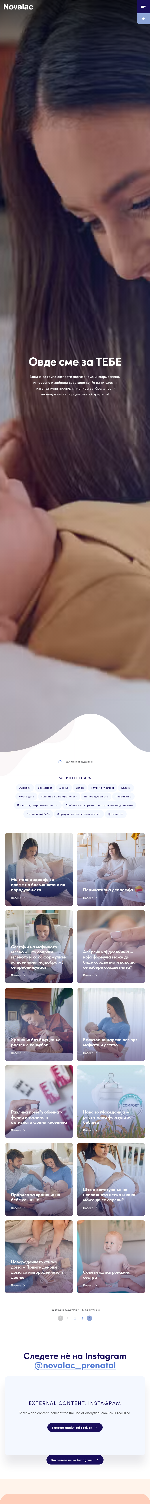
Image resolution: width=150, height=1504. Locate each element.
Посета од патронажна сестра (37, 805)
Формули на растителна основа (79, 814)
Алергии (25, 787)
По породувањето (96, 796)
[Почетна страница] (18, 6)
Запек (80, 787)
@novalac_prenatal (75, 1364)
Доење (64, 787)
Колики (126, 787)
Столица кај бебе (38, 814)
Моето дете (26, 796)
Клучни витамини (102, 787)
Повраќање (123, 796)
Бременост (45, 787)
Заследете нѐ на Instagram (72, 1460)
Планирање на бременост (59, 796)
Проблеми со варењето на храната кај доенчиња (99, 805)
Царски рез (115, 814)
